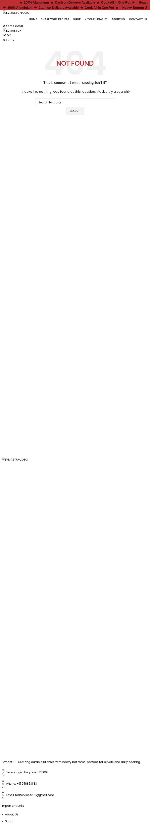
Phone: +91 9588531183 (21, 784)
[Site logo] (16, 12)
